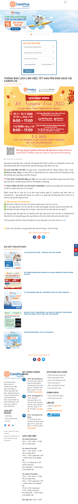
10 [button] (49, 34)
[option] (39, 21)
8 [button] (44, 34)
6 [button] (40, 34)
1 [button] (29, 34)
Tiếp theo (29, 71)
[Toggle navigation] (65, 2)
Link (64, 220)
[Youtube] (76, 250)
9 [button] (46, 34)
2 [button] (31, 34)
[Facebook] (76, 246)
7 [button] (42, 34)
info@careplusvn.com (54, 410)
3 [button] (33, 34)
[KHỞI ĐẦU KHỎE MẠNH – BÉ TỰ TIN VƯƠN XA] (39, 21)
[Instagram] (76, 254)
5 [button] (37, 34)
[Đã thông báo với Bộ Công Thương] (53, 415)
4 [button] (35, 34)
